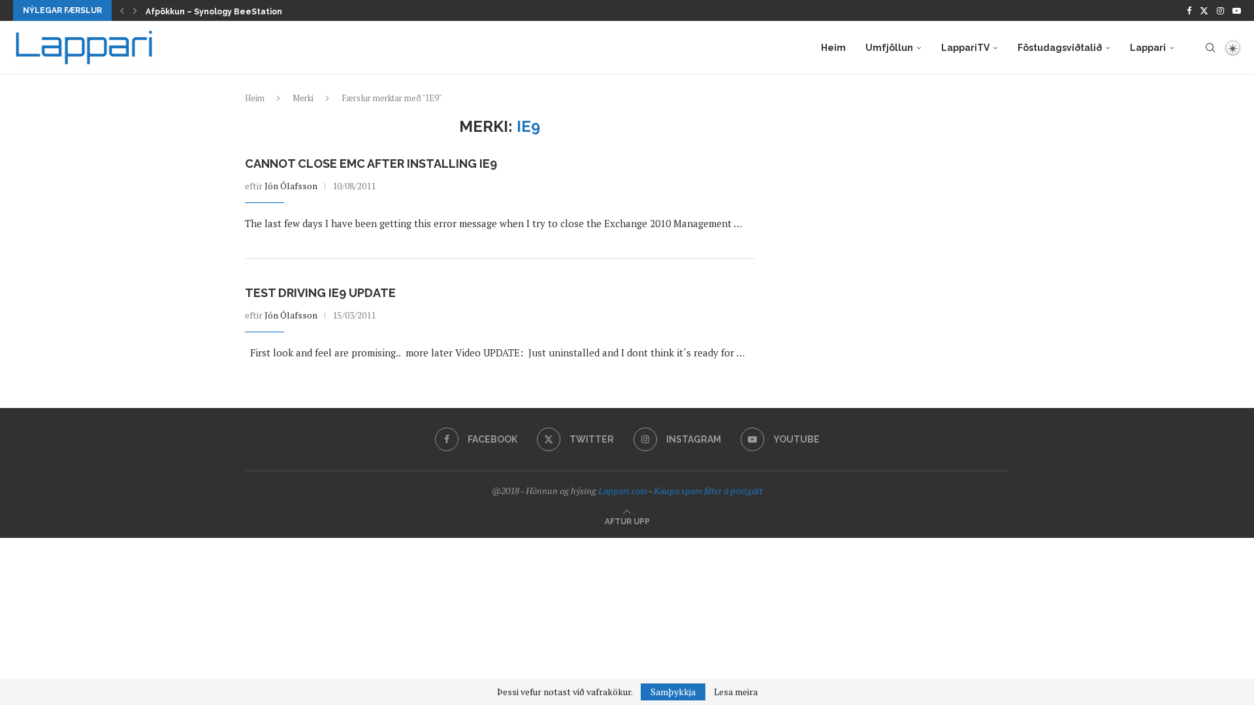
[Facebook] (1189, 10)
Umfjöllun (889, 47)
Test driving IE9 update (320, 293)
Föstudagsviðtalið (1060, 47)
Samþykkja (673, 691)
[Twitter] (1204, 10)
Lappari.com (622, 490)
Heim (833, 47)
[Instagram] (1220, 10)
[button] (122, 10)
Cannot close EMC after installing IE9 (371, 163)
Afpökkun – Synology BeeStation (214, 11)
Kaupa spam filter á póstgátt (708, 490)
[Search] (1210, 48)
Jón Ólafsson (291, 186)
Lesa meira (736, 692)
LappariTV (965, 47)
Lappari (1148, 47)
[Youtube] (1236, 10)
